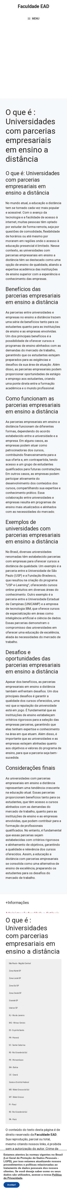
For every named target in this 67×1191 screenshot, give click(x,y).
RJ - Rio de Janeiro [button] (16, 1015)
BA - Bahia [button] (13, 1067)
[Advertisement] (33, 63)
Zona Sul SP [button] (14, 986)
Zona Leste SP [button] (15, 978)
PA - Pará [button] (13, 1119)
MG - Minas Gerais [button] (17, 1023)
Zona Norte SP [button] (15, 971)
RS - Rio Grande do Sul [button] (18, 1053)
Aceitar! (11, 1185)
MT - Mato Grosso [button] (16, 1097)
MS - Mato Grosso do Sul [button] (19, 1090)
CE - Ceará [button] (13, 1075)
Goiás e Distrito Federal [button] (19, 1082)
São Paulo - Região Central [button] (20, 963)
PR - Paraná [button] (14, 1038)
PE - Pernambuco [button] (16, 1060)
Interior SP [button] (13, 1008)
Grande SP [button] (13, 1001)
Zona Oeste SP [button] (15, 993)
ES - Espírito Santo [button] (16, 1030)
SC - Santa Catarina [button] (17, 1045)
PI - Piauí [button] (12, 1105)
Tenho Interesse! (44, 15)
